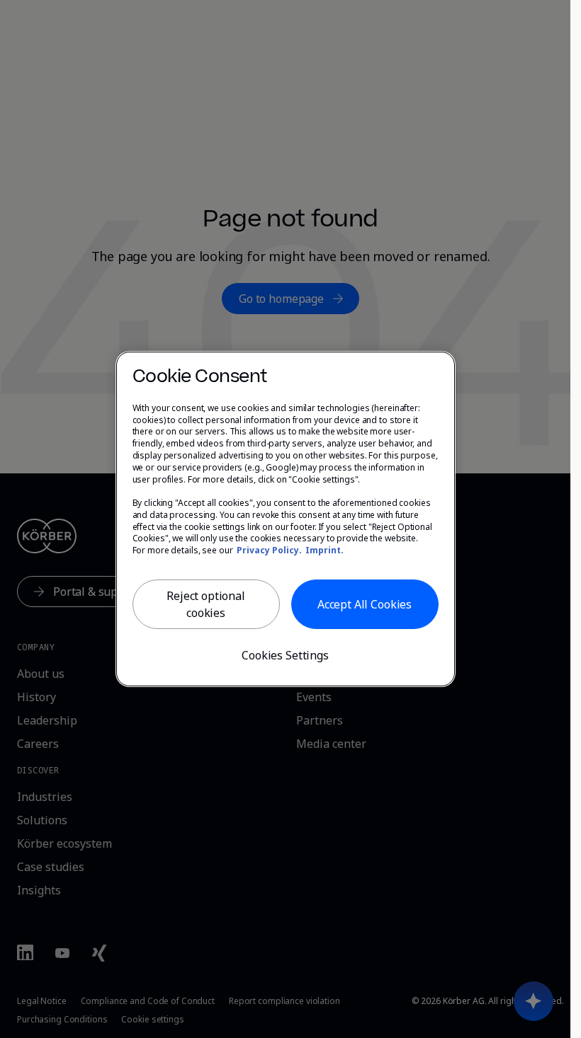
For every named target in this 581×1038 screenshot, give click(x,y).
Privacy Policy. (269, 550)
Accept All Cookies (364, 604)
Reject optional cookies (206, 604)
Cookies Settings (285, 655)
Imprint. (324, 550)
